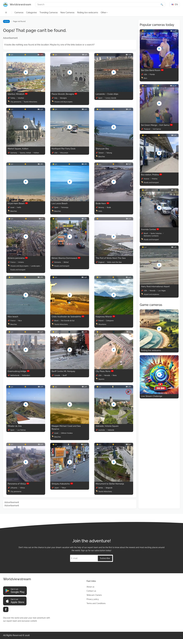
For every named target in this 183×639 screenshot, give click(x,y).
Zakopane (110, 321)
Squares (101, 379)
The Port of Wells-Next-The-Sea (111, 258)
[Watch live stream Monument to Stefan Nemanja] (113, 481)
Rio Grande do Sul (67, 321)
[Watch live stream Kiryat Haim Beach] (25, 200)
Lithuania (14, 488)
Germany (14, 153)
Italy (56, 98)
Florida (152, 74)
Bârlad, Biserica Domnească (66, 258)
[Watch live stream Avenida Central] (159, 226)
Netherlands (15, 375)
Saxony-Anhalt (25, 153)
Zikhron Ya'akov (67, 433)
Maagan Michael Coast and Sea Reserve (66, 427)
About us (90, 587)
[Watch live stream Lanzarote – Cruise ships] (113, 91)
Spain (100, 98)
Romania (57, 262)
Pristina (154, 179)
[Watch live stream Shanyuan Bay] (113, 146)
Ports (100, 211)
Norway (101, 207)
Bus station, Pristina (151, 174)
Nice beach (13, 316)
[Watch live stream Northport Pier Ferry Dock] (69, 146)
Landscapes (35, 266)
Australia (101, 430)
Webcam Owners (94, 595)
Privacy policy (93, 599)
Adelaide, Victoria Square (107, 426)
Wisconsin (64, 153)
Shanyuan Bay (102, 148)
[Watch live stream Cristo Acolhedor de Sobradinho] (69, 313)
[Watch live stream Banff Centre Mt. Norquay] (69, 368)
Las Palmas (21, 430)
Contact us (91, 591)
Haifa (19, 207)
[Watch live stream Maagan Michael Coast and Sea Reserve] (69, 423)
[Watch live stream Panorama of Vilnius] (25, 481)
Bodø (109, 207)
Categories (31, 12)
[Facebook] (5, 609)
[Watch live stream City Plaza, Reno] (113, 368)
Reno (115, 375)
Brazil (56, 321)
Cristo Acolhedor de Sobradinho (68, 316)
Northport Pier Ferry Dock (63, 148)
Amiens (21, 262)
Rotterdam (26, 375)
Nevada (107, 375)
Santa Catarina (156, 233)
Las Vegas (162, 291)
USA (56, 153)
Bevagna (63, 98)
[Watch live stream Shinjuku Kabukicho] (69, 481)
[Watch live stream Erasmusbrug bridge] (25, 368)
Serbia (100, 488)
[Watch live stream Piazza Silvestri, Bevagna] (69, 91)
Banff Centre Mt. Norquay (63, 371)
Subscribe (105, 558)
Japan (56, 488)
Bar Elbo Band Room (152, 70)
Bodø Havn (102, 203)
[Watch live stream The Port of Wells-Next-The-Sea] (113, 255)
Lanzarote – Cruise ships (107, 94)
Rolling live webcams (87, 12)
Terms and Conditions (96, 603)
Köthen (36, 153)
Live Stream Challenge (151, 396)
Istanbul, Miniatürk (17, 94)
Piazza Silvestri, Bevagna (64, 94)
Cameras (18, 12)
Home (6, 21)
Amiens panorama (17, 258)
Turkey (13, 98)
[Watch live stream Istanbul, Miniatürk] (25, 91)
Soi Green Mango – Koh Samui (156, 125)
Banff (65, 375)
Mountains (102, 324)
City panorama (15, 102)
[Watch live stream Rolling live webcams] (159, 347)
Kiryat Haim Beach (17, 203)
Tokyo (63, 488)
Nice (20, 321)
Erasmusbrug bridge (18, 371)
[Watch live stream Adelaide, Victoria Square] (113, 423)
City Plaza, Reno (104, 371)
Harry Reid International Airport (155, 286)
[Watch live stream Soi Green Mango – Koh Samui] (159, 122)
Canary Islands (110, 98)
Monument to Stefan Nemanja (110, 484)
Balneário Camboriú (151, 236)
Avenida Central (149, 229)
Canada (57, 375)
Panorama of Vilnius (18, 484)
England (101, 262)
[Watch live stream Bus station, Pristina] (159, 171)
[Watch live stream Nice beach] (25, 313)
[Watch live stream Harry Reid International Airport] (159, 283)
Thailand (147, 129)
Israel (12, 207)
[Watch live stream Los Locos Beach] (69, 200)
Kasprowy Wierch (105, 316)
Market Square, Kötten (18, 148)
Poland (101, 321)
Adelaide (111, 430)
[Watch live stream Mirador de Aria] (25, 423)
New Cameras (67, 12)
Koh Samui (157, 129)
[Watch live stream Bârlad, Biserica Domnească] (69, 255)
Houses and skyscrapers (63, 102)
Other (103, 12)
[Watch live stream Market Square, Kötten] (25, 146)
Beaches (101, 157)
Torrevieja (64, 207)
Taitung (109, 153)
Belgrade (109, 488)
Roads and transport (17, 270)
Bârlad (66, 262)
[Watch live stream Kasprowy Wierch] (113, 313)
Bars (145, 78)
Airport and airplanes (151, 294)
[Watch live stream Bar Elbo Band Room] (159, 67)
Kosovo (147, 179)
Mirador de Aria (15, 426)
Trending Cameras (49, 12)
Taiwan (101, 153)
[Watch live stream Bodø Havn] (113, 200)
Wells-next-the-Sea (114, 262)
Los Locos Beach (60, 203)
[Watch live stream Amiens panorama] (25, 255)
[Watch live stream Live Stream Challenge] (159, 393)
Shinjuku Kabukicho (62, 484)
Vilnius (22, 488)
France (13, 262)
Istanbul (21, 98)
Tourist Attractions (30, 102)
